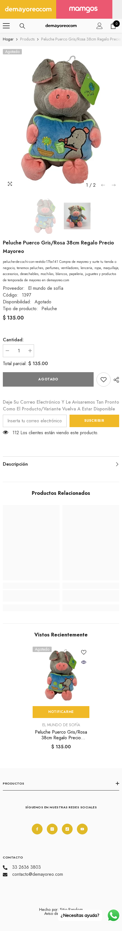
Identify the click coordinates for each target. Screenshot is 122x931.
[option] (61, 120)
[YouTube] (82, 829)
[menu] (6, 25)
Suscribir (94, 420)
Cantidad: (13, 339)
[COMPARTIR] (115, 380)
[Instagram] (52, 829)
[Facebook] (37, 829)
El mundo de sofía (45, 288)
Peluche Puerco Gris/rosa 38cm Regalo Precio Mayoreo (61, 735)
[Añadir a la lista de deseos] (83, 652)
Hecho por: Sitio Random (61, 909)
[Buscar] (22, 26)
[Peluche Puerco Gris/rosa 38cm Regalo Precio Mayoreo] (61, 675)
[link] (103, 379)
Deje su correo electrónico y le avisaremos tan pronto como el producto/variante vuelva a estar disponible (61, 405)
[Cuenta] (99, 26)
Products (27, 39)
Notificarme (61, 711)
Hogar (8, 39)
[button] (103, 185)
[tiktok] (67, 829)
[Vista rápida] (83, 662)
